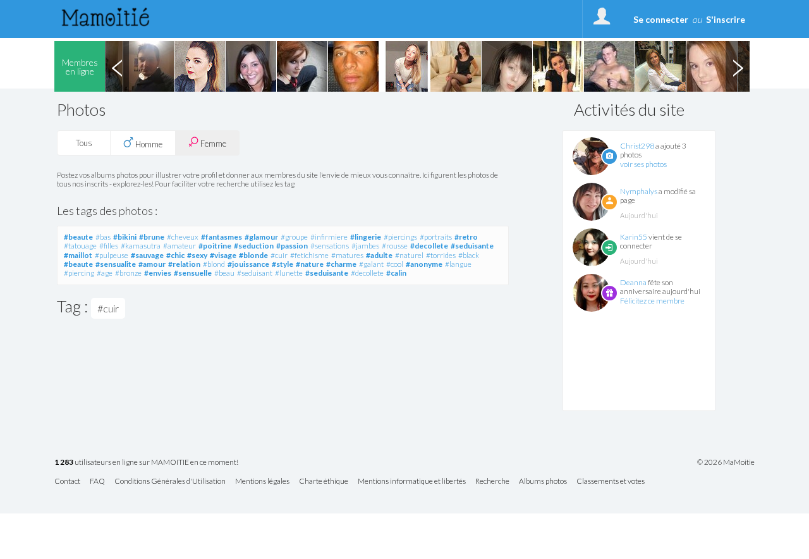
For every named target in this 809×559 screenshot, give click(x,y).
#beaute (78, 237)
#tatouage (80, 245)
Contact (67, 481)
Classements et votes (610, 481)
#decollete (429, 245)
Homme (147, 144)
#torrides (441, 255)
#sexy (197, 255)
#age (105, 273)
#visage (223, 255)
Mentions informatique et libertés (412, 481)
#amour (152, 264)
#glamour (261, 237)
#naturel (409, 255)
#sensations (329, 245)
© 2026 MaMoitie (726, 462)
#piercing (79, 273)
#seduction (254, 245)
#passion (292, 245)
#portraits (436, 237)
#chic (175, 255)
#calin (396, 273)
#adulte (379, 255)
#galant (371, 264)
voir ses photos (643, 164)
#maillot (78, 255)
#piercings (400, 237)
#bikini (125, 237)
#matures (347, 255)
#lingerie (365, 237)
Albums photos (543, 481)
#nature (310, 264)
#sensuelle (193, 273)
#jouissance (248, 264)
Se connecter (660, 19)
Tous (84, 143)
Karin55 (633, 237)
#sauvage (147, 255)
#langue (458, 264)
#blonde (253, 255)
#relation (184, 264)
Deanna (633, 282)
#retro (466, 237)
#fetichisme (309, 255)
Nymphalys (638, 191)
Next (738, 66)
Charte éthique (323, 481)
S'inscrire (725, 19)
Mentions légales (262, 481)
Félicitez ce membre (652, 300)
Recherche (492, 481)
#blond (214, 264)
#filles (108, 245)
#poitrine (214, 245)
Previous (117, 66)
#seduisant (254, 273)
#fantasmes (221, 237)
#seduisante (472, 245)
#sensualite (115, 264)
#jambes (365, 245)
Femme (212, 143)
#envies (157, 273)
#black (468, 255)
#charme (341, 264)
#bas (103, 237)
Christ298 (637, 145)
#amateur (179, 245)
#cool (394, 264)
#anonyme (424, 264)
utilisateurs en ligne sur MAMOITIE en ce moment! (146, 462)
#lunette (289, 273)
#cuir (279, 255)
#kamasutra (141, 245)
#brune (151, 237)
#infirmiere (329, 237)
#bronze (128, 273)
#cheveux (182, 237)
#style (282, 264)
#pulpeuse (111, 255)
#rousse (395, 245)
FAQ (97, 481)
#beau (224, 273)
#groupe (294, 237)
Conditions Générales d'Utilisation (170, 481)
